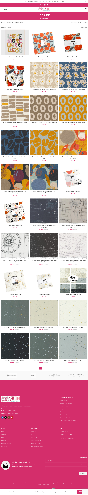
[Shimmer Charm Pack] (44, 280)
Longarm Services (65, 409)
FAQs (61, 412)
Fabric (3, 437)
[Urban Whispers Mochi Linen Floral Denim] (73, 75)
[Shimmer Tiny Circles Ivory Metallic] (73, 313)
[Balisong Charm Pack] (73, 42)
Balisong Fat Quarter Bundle (15, 89)
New (2, 431)
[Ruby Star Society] (76, 375)
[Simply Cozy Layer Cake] (15, 211)
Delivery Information (66, 403)
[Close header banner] (86, 1)
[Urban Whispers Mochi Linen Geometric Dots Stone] (73, 142)
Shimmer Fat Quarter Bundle (73, 294)
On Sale (3, 434)
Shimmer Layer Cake (15, 294)
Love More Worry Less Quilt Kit (15, 57)
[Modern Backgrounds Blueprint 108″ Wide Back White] (15, 246)
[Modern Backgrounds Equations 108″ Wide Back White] (73, 246)
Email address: (82, 465)
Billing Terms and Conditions (68, 420)
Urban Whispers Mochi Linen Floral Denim (73, 89)
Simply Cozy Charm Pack (73, 191)
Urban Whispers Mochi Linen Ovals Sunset (73, 122)
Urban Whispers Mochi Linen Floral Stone (44, 89)
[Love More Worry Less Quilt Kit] (15, 42)
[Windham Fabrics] (12, 375)
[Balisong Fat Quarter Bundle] (15, 75)
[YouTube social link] (47, 5)
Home (3, 22)
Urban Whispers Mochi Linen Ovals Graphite (44, 122)
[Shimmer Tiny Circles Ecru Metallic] (44, 313)
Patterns (3, 440)
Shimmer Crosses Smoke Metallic (44, 360)
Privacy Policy (64, 415)
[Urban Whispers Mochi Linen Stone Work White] (15, 108)
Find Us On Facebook (37, 446)
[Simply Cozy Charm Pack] (73, 177)
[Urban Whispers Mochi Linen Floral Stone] (44, 75)
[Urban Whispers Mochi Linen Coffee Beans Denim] (15, 142)
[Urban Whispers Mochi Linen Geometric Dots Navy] (15, 177)
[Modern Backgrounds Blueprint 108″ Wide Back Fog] (73, 211)
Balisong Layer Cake (44, 57)
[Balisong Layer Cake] (44, 42)
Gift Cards (4, 446)
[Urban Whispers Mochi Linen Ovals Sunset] (73, 108)
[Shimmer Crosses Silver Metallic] (73, 346)
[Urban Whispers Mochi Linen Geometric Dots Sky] (44, 177)
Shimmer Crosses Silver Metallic (73, 360)
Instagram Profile (36, 443)
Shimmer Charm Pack (44, 294)
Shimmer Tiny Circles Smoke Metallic (15, 327)
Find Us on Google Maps (67, 438)
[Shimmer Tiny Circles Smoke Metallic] (15, 313)
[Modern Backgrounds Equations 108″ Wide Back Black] (44, 246)
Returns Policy (64, 406)
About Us (33, 431)
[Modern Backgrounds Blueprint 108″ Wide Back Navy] (44, 211)
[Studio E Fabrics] (33, 375)
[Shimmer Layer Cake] (15, 280)
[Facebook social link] (40, 5)
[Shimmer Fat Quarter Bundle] (73, 280)
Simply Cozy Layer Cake (15, 225)
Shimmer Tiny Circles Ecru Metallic (44, 327)
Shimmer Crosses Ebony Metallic (15, 360)
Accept (81, 492)
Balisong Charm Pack (73, 57)
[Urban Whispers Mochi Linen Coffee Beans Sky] (44, 142)
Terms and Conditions (66, 418)
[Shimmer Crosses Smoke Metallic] (44, 346)
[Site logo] (44, 9)
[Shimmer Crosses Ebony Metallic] (15, 346)
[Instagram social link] (45, 5)
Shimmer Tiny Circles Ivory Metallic (73, 327)
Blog (32, 434)
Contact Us (63, 400)
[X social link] (42, 5)
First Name (83, 457)
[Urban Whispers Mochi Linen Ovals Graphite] (44, 108)
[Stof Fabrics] (54, 375)
